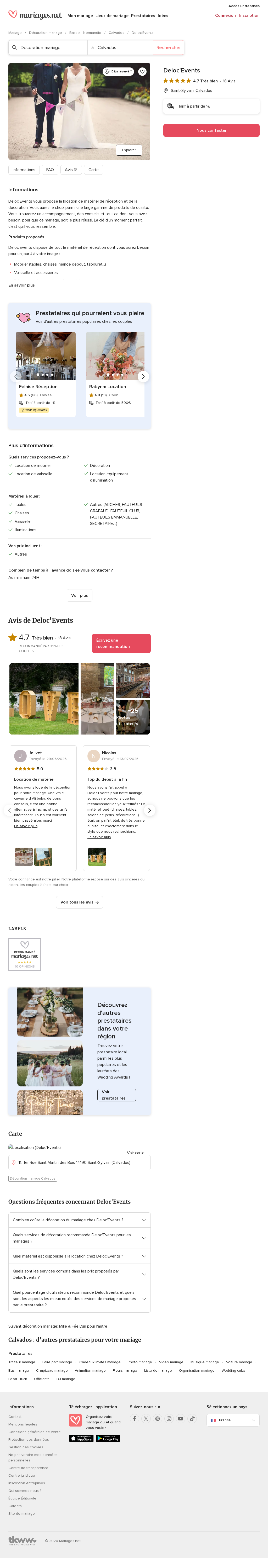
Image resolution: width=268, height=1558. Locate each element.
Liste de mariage (158, 1370)
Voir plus (79, 595)
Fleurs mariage (125, 1370)
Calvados (117, 32)
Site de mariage (21, 1513)
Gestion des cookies (25, 1447)
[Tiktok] (192, 1418)
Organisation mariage (197, 1370)
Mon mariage (80, 15)
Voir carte (135, 1152)
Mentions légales (22, 1424)
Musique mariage (205, 1362)
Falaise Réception (38, 386)
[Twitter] (146, 1418)
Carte (93, 169)
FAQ (50, 169)
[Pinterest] (157, 1418)
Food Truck (17, 1379)
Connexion (225, 15)
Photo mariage (140, 1362)
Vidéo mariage (171, 1362)
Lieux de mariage (112, 15)
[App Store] (81, 1441)
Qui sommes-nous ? (24, 1490)
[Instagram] (169, 1418)
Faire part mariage (57, 1362)
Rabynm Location (107, 386)
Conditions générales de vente (34, 1432)
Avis (71, 169)
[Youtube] (180, 1418)
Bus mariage (18, 1370)
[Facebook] (134, 1418)
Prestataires (143, 15)
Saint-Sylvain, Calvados (191, 90)
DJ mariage (66, 1379)
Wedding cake (233, 1370)
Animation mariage (90, 1370)
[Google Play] (108, 1441)
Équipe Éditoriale (22, 1498)
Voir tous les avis (76, 902)
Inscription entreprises (26, 1483)
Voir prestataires (114, 1095)
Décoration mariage (46, 32)
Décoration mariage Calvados (32, 1178)
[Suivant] (143, 376)
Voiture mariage (239, 1362)
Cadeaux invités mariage (100, 1362)
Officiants (41, 1379)
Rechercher (169, 47)
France (225, 1420)
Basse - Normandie (85, 32)
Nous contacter (212, 130)
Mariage (15, 32)
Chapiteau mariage (52, 1370)
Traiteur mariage (21, 1362)
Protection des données (28, 1439)
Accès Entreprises (244, 6)
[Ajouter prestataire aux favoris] (142, 71)
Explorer (129, 150)
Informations (24, 169)
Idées (163, 15)
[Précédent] (15, 376)
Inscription (249, 15)
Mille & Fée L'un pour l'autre (83, 1326)
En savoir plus (21, 285)
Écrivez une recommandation (113, 643)
